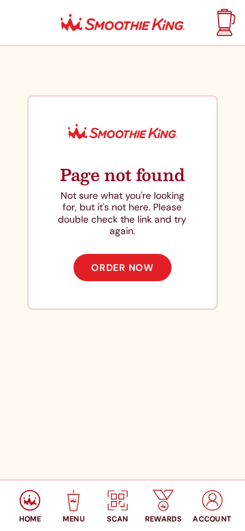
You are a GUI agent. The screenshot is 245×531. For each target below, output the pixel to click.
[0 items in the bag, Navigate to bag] (224, 22)
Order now (122, 267)
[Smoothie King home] (122, 22)
